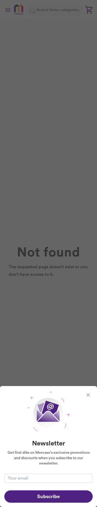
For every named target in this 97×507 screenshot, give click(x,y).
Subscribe (48, 496)
